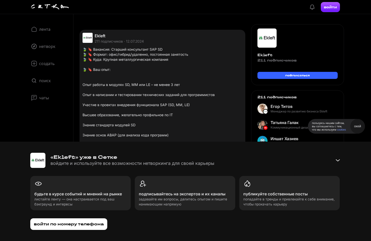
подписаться (297, 75)
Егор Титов (282, 106)
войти (330, 7)
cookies (341, 129)
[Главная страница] (50, 7)
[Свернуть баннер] (338, 160)
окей (357, 126)
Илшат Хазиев (284, 138)
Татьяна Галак (285, 122)
